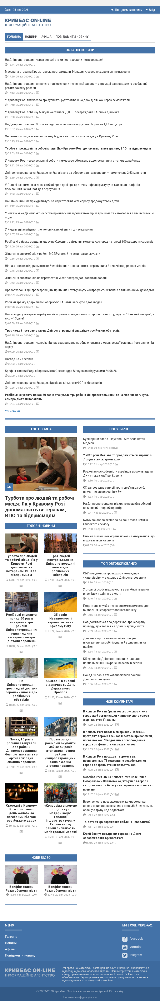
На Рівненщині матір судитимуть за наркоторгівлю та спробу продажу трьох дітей (62, 201)
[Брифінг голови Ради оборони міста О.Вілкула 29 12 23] (60, 874)
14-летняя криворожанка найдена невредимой (116, 822)
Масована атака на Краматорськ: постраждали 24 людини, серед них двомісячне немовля (67, 71)
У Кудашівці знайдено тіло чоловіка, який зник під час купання (49, 229)
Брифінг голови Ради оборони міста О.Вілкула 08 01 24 (21, 890)
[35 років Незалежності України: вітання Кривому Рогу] (60, 602)
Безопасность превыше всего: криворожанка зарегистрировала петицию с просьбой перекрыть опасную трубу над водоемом (118, 806)
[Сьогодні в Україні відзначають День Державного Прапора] (60, 668)
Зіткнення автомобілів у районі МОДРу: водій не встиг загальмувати (52, 253)
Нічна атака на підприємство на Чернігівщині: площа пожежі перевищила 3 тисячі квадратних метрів (75, 265)
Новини (31, 36)
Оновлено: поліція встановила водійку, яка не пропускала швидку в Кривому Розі (61, 136)
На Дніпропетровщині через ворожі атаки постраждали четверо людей (54, 59)
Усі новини (12, 411)
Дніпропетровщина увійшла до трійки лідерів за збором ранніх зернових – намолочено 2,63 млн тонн (75, 172)
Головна (14, 36)
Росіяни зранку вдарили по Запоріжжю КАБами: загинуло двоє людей (53, 302)
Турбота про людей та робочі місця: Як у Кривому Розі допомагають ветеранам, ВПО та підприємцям (78, 148)
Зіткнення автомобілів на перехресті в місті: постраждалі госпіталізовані (56, 278)
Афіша (46, 36)
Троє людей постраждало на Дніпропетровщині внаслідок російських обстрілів (62, 330)
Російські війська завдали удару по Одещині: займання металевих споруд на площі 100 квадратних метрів (79, 241)
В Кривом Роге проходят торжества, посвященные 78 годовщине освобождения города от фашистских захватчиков (114, 761)
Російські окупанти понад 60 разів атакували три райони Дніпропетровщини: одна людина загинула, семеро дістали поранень (21, 628)
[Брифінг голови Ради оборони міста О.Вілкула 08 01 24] (21, 874)
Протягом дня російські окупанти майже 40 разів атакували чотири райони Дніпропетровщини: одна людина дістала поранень (60, 752)
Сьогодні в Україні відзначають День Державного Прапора (60, 686)
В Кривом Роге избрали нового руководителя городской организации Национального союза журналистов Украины (116, 715)
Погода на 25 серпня (19, 359)
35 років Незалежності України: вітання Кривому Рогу (60, 620)
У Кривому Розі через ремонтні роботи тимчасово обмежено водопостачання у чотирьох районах (72, 160)
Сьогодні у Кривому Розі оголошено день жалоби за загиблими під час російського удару (21, 813)
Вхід (151, 9)
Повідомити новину (128, 9)
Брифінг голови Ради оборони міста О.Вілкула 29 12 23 (60, 890)
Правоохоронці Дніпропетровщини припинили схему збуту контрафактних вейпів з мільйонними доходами (79, 290)
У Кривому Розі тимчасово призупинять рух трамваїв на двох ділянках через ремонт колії (67, 100)
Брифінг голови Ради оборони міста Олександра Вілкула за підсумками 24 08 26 (61, 371)
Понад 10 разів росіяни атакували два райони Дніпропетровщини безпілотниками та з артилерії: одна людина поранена (21, 750)
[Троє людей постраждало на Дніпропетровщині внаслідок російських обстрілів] (60, 543)
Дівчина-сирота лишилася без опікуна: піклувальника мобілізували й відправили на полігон (114, 642)
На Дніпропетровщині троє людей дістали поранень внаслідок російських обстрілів (21, 690)
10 (114, 843)
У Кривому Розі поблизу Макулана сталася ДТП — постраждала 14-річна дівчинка (62, 112)
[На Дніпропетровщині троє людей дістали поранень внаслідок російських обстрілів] (21, 668)
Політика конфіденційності (80, 997)
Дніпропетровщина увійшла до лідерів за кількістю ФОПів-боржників (53, 382)
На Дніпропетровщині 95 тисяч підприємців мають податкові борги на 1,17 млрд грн (63, 124)
